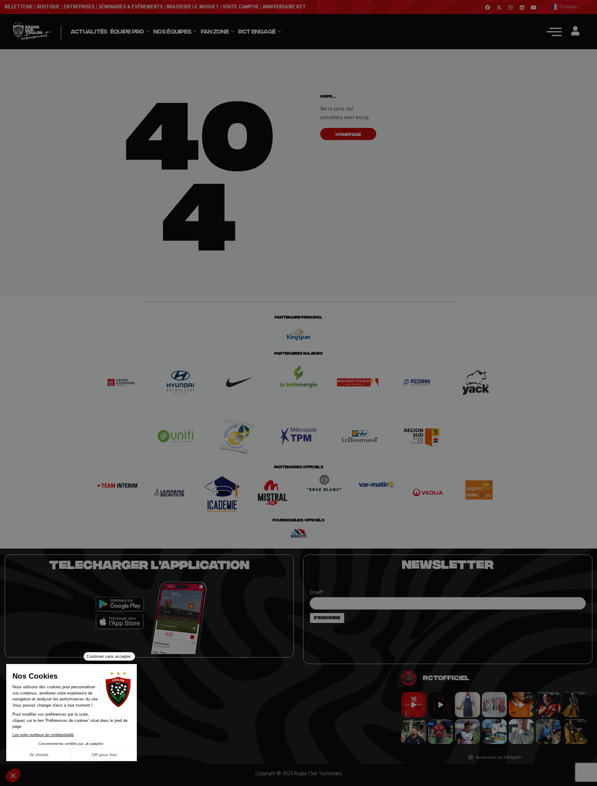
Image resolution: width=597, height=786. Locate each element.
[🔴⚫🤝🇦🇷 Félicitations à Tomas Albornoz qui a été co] (440, 731)
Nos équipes (172, 31)
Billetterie (19, 6)
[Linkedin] (522, 7)
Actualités (89, 31)
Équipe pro (127, 31)
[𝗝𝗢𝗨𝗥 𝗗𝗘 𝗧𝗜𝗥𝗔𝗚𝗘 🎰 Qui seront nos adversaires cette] (413, 704)
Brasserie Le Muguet (193, 6)
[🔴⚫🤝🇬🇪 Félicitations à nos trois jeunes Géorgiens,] (548, 731)
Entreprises (79, 6)
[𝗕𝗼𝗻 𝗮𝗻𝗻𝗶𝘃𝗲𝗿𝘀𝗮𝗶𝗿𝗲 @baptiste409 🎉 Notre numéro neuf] (575, 731)
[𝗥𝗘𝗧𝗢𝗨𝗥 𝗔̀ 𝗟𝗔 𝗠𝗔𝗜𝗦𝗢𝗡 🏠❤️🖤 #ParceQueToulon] (440, 704)
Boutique (48, 6)
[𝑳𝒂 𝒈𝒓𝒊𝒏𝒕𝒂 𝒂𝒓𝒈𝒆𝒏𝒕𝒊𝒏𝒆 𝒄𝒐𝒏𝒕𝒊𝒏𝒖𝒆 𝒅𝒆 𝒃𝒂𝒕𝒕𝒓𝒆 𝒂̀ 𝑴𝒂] (521, 704)
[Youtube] (534, 7)
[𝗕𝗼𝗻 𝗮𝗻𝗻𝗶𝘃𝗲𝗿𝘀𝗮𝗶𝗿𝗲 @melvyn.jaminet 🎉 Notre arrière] (548, 704)
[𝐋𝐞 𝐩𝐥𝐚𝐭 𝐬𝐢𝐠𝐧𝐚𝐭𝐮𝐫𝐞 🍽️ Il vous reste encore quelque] (494, 731)
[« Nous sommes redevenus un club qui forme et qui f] (413, 731)
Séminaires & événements (131, 6)
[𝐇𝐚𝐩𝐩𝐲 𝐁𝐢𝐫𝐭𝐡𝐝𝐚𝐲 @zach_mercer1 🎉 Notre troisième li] (575, 704)
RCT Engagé (256, 31)
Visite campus (239, 6)
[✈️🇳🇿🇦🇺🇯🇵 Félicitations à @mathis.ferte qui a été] (467, 731)
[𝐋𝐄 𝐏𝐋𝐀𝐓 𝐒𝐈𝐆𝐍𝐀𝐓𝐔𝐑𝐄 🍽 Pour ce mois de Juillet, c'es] (467, 704)
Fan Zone (215, 31)
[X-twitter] (499, 7)
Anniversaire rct (284, 6)
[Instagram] (511, 7)
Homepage (348, 134)
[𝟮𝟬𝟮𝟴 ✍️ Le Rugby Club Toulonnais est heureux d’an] (494, 704)
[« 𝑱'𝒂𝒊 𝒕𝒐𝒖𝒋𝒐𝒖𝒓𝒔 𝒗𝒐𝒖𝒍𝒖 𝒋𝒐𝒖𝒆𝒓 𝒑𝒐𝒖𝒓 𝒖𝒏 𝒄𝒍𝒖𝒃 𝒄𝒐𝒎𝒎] (521, 731)
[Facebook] (488, 7)
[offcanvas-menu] (554, 31)
